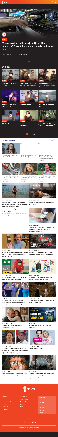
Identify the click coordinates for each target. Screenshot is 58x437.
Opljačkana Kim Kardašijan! (9, 124)
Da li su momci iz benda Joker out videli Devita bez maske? (28, 84)
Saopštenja (22, 404)
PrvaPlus (41, 400)
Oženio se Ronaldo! (25, 104)
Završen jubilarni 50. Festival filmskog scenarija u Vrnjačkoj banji (47, 85)
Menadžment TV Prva (7, 401)
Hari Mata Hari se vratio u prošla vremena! (27, 124)
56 (34, 134)
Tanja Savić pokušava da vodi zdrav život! (10, 84)
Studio (4, 404)
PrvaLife (41, 410)
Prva (4, 399)
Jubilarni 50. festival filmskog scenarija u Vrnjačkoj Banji (47, 124)
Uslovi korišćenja (24, 399)
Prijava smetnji (23, 401)
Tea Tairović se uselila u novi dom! (46, 105)
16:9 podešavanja (7, 406)
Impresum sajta (23, 396)
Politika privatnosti (24, 406)
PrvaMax (41, 402)
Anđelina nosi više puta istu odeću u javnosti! (9, 105)
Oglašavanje (5, 409)
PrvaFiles (41, 412)
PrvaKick (41, 407)
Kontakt (4, 396)
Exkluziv (4, 80)
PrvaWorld (42, 405)
